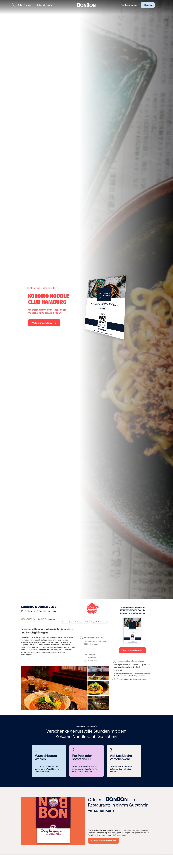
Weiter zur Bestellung (42, 323)
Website (91, 654)
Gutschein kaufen (44, 5)
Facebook (91, 657)
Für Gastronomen (129, 5)
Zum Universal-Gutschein (102, 840)
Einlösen (148, 5)
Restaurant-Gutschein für (41, 287)
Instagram (91, 660)
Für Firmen (25, 5)
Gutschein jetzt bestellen (132, 650)
